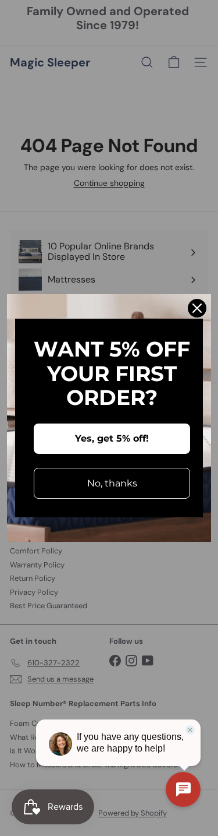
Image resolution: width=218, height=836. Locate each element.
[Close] (197, 308)
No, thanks (112, 483)
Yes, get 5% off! (112, 438)
